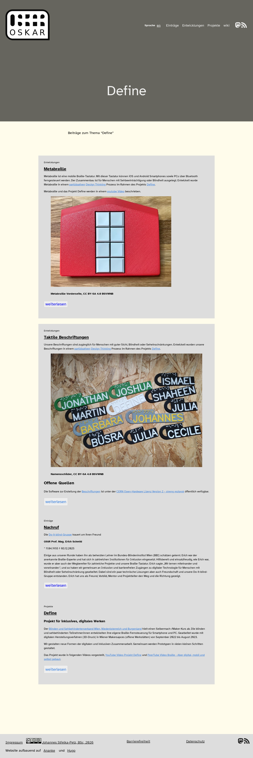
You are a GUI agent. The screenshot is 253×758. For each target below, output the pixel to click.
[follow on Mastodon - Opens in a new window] (238, 25)
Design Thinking (96, 184)
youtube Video (115, 191)
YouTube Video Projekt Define (123, 655)
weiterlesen (55, 304)
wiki (227, 25)
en (159, 25)
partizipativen (77, 184)
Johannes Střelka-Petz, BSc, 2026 (67, 742)
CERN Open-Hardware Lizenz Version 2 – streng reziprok (150, 491)
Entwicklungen (193, 25)
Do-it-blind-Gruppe (60, 534)
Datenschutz (195, 741)
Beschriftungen (91, 491)
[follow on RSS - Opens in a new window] (244, 25)
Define (151, 184)
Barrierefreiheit (138, 741)
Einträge (172, 25)
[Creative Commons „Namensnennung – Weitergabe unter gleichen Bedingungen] (33, 741)
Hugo (71, 750)
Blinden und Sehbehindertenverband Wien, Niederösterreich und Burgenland (95, 629)
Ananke (49, 750)
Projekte (214, 25)
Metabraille (55, 168)
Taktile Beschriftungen (66, 337)
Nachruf (51, 527)
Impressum (14, 742)
